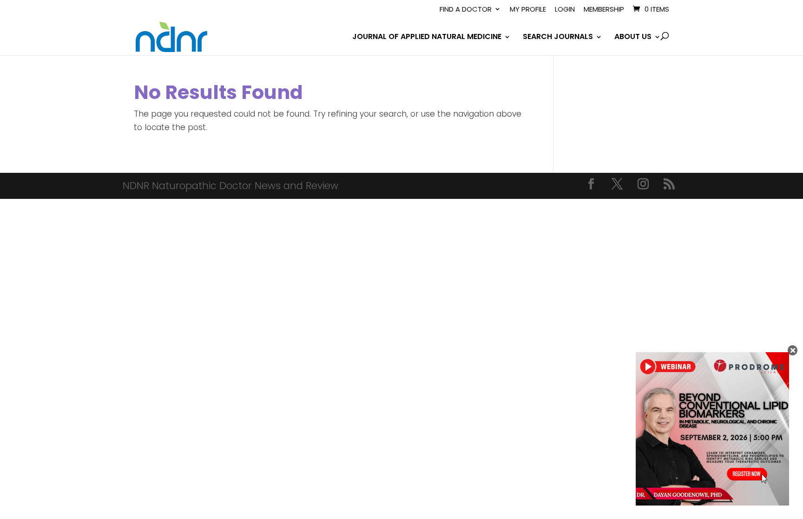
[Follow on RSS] (669, 184)
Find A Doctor (466, 10)
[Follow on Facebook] (591, 184)
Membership (604, 10)
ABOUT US (633, 37)
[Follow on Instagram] (643, 184)
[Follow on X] (617, 184)
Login (565, 10)
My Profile (528, 10)
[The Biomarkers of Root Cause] (712, 502)
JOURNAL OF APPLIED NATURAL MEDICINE (426, 37)
